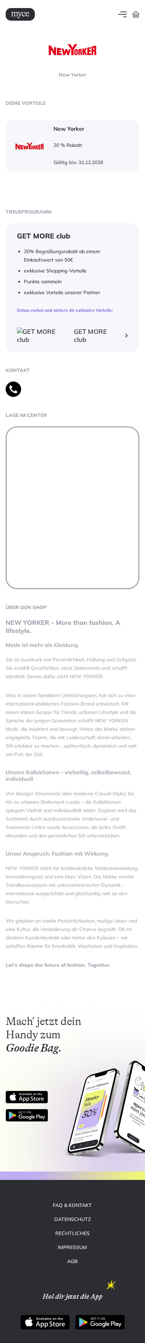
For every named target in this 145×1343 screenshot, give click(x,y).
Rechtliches (72, 1233)
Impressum (72, 1247)
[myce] (20, 14)
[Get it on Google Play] (29, 1115)
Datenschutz (72, 1219)
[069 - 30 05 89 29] (13, 389)
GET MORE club (90, 336)
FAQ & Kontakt (72, 1205)
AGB (72, 1261)
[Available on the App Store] (27, 1097)
